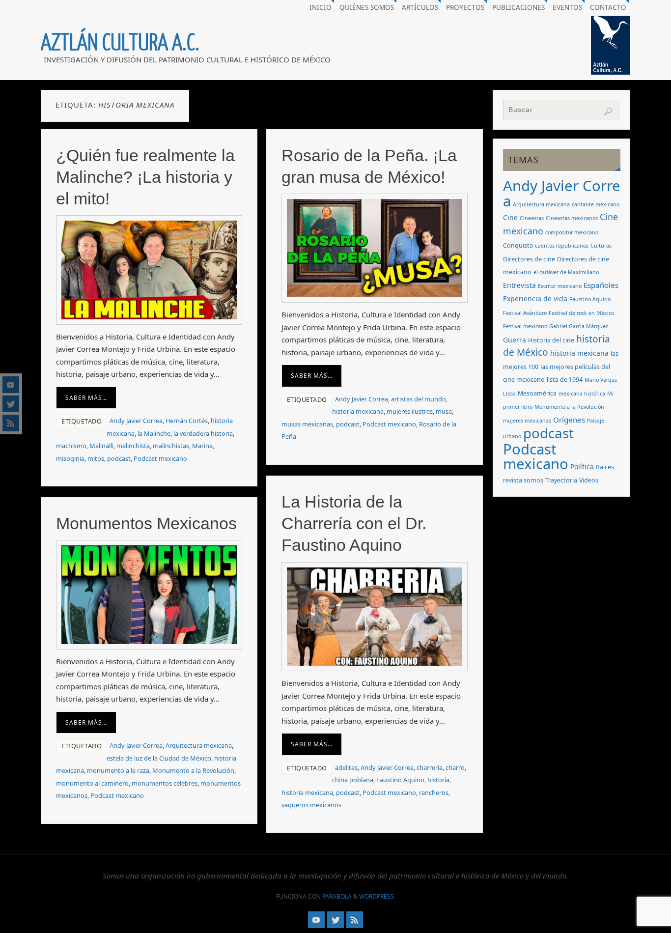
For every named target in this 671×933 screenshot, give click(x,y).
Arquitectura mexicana (199, 745)
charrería (430, 767)
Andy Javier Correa (136, 420)
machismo (71, 445)
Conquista (518, 245)
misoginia (70, 458)
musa (444, 411)
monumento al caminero (92, 783)
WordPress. (377, 896)
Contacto (608, 7)
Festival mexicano (525, 326)
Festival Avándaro (525, 313)
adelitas (346, 767)
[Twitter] (10, 404)
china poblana (352, 779)
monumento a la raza (118, 770)
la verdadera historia (203, 433)
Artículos (420, 7)
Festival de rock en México (581, 313)
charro (455, 767)
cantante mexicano (595, 204)
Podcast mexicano (160, 458)
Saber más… (86, 398)
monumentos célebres (164, 783)
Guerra (514, 339)
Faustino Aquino (400, 779)
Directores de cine (529, 259)
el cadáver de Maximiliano (566, 272)
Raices (605, 467)
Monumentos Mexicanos (146, 523)
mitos (95, 458)
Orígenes (569, 419)
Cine (510, 217)
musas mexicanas (307, 424)
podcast (119, 458)
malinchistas (171, 445)
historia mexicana (358, 411)
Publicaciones (518, 7)
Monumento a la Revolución (193, 770)
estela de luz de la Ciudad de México (159, 758)
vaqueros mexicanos (311, 804)
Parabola (337, 896)
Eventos (567, 7)
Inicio (320, 7)
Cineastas (532, 218)
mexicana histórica (582, 393)
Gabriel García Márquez (578, 326)
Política (582, 466)
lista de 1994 (565, 379)
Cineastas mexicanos (572, 218)
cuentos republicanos (561, 245)
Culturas (601, 245)
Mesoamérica (537, 393)
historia (438, 779)
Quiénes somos (366, 7)
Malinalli (101, 445)
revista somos (523, 480)
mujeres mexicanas (527, 420)
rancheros (433, 792)
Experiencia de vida (535, 298)
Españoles (601, 285)
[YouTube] (10, 384)
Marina (202, 445)
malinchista (133, 445)
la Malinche (154, 433)
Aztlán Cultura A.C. (120, 43)
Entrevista (519, 285)
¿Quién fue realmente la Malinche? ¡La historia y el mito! (145, 177)
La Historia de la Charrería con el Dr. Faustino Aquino (353, 523)
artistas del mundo (418, 399)
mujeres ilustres (410, 411)
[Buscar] (608, 111)
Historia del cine (551, 340)
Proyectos (465, 7)
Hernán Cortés (187, 420)
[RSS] (10, 423)
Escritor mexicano (560, 286)
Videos (588, 480)
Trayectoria (561, 480)
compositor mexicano (571, 232)
